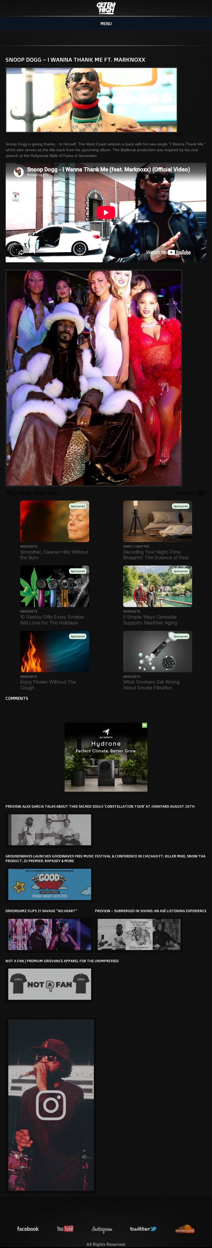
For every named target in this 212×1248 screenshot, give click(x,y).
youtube (65, 1229)
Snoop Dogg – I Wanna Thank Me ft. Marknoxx (75, 59)
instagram (102, 1229)
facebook (28, 1229)
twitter (143, 1229)
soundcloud (185, 1229)
